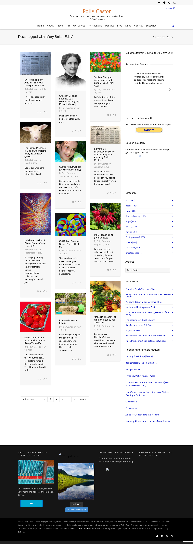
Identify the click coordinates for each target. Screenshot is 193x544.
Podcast (109, 25)
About (50, 25)
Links (128, 25)
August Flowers (132, 330)
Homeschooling (135, 216)
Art (68, 25)
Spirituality (133, 247)
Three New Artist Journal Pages (141, 376)
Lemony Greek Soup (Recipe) (140, 356)
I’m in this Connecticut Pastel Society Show (145, 341)
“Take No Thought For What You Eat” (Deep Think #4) (105, 320)
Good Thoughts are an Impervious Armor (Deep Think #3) (34, 340)
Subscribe (169, 8)
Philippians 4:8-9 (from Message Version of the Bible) (147, 313)
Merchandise (95, 25)
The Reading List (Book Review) (140, 320)
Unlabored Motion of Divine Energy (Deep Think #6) (34, 243)
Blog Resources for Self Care (138, 325)
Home (40, 25)
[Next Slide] (169, 89)
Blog (119, 25)
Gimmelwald (132, 401)
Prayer (60, 25)
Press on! (131, 408)
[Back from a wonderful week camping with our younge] (76, 481)
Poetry (131, 242)
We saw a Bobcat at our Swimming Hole (143, 302)
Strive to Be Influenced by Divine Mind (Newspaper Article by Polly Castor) (104, 154)
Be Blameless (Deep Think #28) (141, 362)
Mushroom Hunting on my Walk (140, 307)
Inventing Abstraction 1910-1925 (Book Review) (149, 421)
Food (130, 211)
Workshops (79, 25)
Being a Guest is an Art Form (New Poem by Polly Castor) (148, 295)
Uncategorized (133, 253)
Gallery (21, 532)
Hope (130, 221)
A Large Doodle (134, 369)
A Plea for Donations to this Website (143, 414)
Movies (131, 232)
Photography (135, 237)
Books (131, 205)
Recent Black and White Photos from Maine (145, 335)
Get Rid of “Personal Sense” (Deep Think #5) (69, 244)
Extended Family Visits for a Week (141, 289)
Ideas (131, 226)
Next (82, 399)
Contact (138, 25)
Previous (29, 399)
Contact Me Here (84, 528)
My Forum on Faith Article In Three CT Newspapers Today (34, 83)
